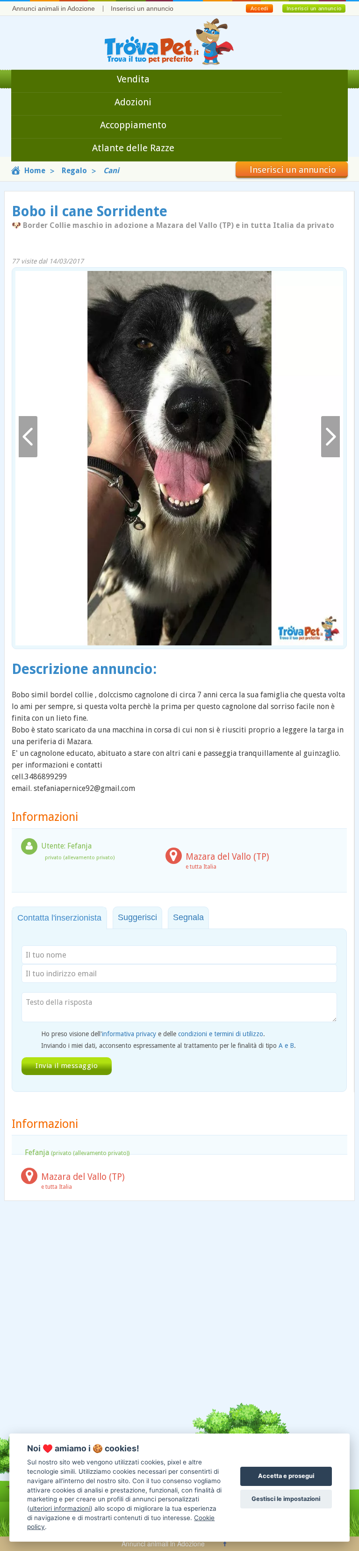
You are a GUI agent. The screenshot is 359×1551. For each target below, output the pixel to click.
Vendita (133, 79)
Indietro (28, 437)
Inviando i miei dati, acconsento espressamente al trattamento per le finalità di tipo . (168, 1045)
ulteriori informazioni (59, 1508)
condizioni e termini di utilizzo (220, 1034)
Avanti (330, 437)
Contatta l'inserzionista (59, 917)
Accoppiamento (133, 125)
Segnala (188, 917)
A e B (286, 1045)
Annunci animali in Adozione (53, 8)
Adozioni (133, 102)
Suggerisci (137, 917)
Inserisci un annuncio (142, 8)
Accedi (259, 8)
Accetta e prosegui (286, 1475)
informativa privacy (129, 1034)
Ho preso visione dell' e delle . (153, 1034)
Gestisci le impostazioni (285, 1498)
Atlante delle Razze (133, 148)
